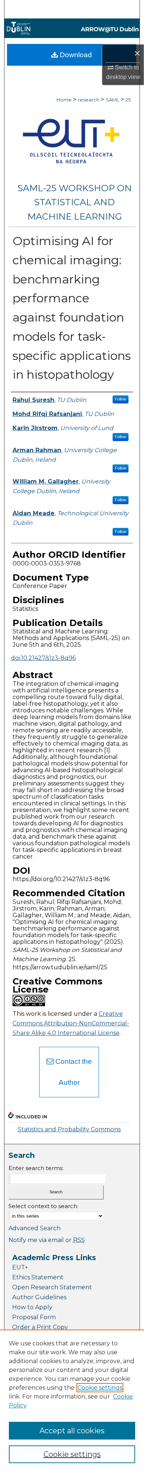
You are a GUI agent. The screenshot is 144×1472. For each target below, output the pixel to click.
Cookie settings (100, 1387)
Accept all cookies (72, 1430)
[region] (72, 1401)
